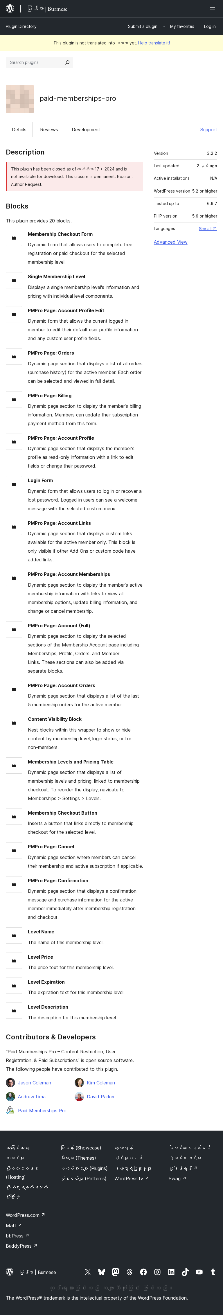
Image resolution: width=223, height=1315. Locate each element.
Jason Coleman (34, 1083)
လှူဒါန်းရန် (183, 1168)
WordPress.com (25, 1215)
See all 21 (208, 228)
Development (86, 129)
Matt (14, 1225)
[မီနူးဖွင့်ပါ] (213, 8)
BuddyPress (21, 1246)
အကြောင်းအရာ (17, 1148)
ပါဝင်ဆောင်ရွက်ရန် (190, 1148)
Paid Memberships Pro (42, 1110)
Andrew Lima (32, 1097)
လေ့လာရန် (123, 1148)
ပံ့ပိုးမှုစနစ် (128, 1158)
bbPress (17, 1236)
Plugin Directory (21, 26)
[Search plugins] (67, 62)
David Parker (101, 1097)
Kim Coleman (101, 1083)
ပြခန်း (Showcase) (80, 1148)
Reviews (49, 129)
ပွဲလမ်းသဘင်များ (185, 1158)
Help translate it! (154, 42)
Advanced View (171, 242)
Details (19, 129)
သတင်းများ (15, 1158)
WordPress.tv (131, 1178)
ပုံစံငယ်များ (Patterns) (83, 1178)
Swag (177, 1178)
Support (208, 129)
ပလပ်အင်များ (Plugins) (84, 1168)
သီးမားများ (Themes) (78, 1158)
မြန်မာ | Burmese (37, 1272)
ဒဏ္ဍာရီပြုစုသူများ (133, 1168)
